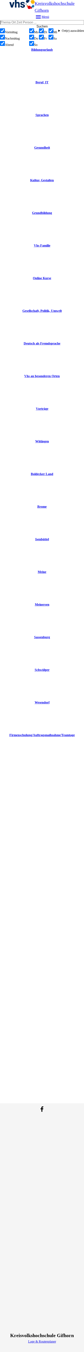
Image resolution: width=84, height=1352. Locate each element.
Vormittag (11, 32)
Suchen (42, 26)
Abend (9, 45)
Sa (55, 38)
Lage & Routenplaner (42, 1341)
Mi (55, 32)
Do (36, 38)
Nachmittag (12, 38)
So (36, 45)
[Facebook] (42, 1109)
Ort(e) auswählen (73, 30)
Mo (36, 32)
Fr (45, 38)
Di (45, 32)
